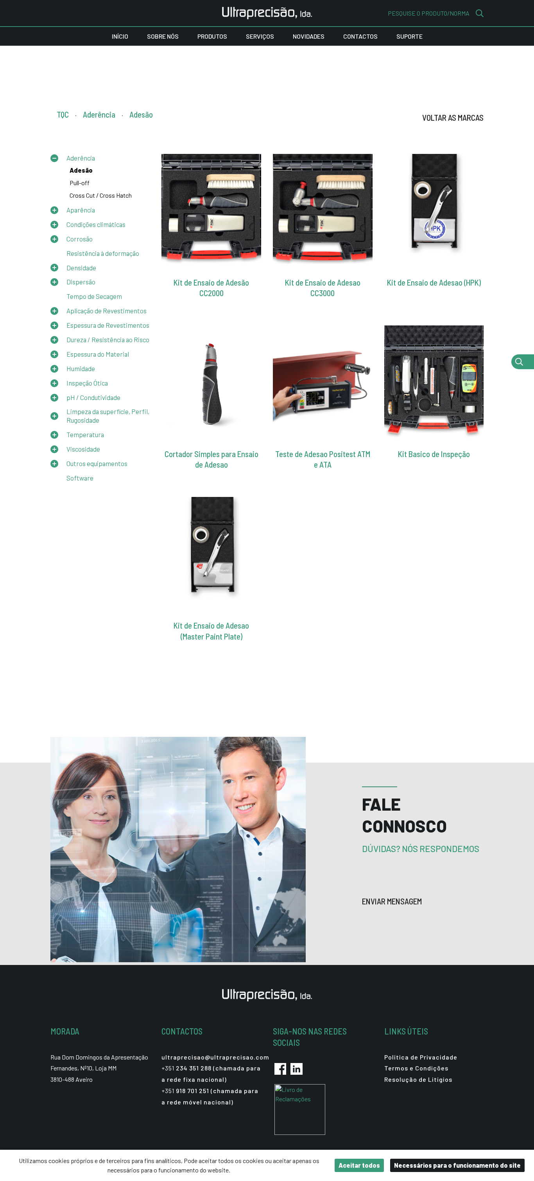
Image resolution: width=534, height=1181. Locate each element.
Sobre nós (163, 36)
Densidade (81, 268)
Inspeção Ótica (87, 383)
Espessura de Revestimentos (107, 325)
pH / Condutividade (93, 397)
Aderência (80, 158)
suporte (409, 36)
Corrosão (79, 239)
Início (120, 36)
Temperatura (85, 434)
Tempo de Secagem (94, 296)
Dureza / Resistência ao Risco (107, 339)
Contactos (360, 36)
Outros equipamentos (96, 463)
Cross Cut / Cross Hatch (101, 195)
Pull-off (80, 182)
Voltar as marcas (453, 117)
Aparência (80, 210)
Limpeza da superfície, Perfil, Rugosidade (107, 415)
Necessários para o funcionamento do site (457, 1165)
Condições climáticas (95, 224)
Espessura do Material (97, 354)
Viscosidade (83, 449)
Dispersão (80, 282)
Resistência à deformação (102, 253)
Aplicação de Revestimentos (106, 310)
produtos (212, 36)
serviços (260, 36)
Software (79, 478)
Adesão (81, 170)
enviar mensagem (392, 901)
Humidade (80, 368)
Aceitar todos (359, 1165)
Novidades (308, 36)
